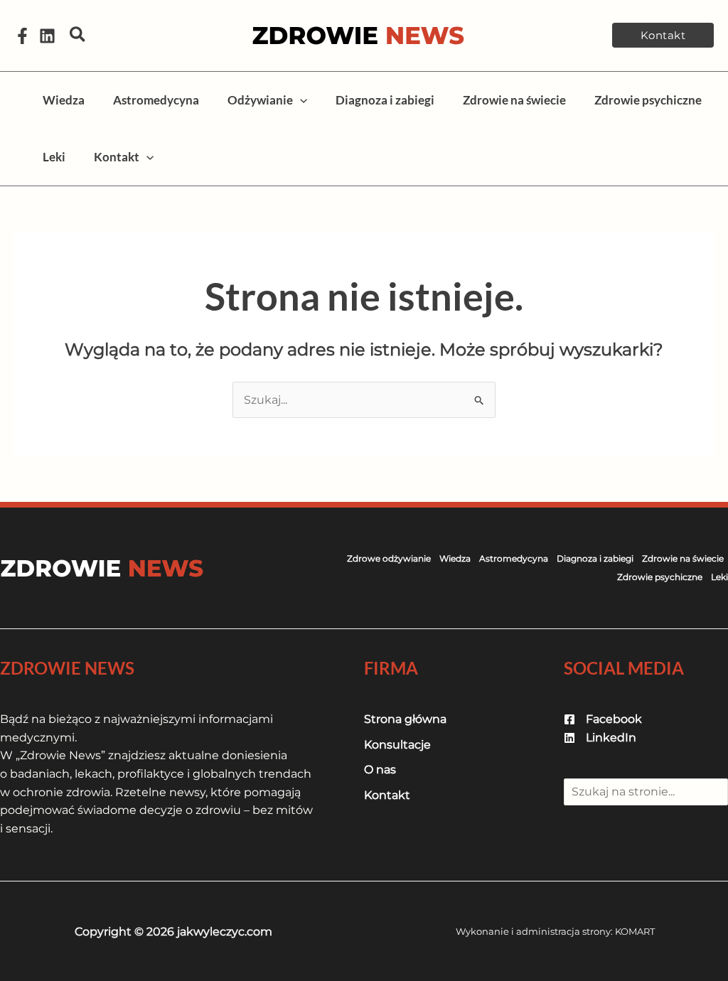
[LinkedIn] (600, 738)
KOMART (635, 931)
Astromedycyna (513, 558)
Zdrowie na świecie (683, 558)
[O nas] (380, 770)
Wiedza (455, 558)
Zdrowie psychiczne (659, 577)
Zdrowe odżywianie (389, 558)
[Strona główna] (405, 719)
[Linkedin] (47, 36)
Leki (719, 577)
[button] (78, 35)
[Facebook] (22, 36)
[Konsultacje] (397, 745)
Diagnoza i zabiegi (595, 558)
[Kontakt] (387, 795)
